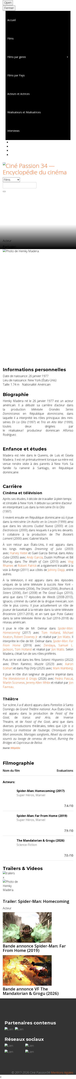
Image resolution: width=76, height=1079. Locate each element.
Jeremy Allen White (38, 683)
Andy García (35, 557)
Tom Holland (51, 633)
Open (7, 3)
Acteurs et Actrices (18, 94)
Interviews (13, 130)
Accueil (11, 20)
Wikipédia (15, 748)
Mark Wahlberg (63, 668)
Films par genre (16, 57)
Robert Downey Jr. (26, 637)
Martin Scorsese (14, 683)
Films (10, 38)
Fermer (9, 8)
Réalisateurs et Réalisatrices (24, 112)
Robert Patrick (27, 566)
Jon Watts (64, 637)
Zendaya (49, 645)
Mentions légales (62, 1073)
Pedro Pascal (64, 678)
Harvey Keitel (18, 553)
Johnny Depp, (56, 570)
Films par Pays (16, 75)
